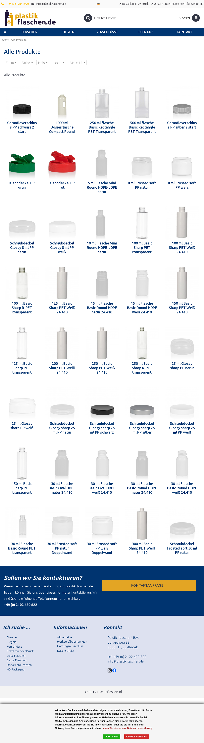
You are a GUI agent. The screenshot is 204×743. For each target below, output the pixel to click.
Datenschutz (65, 650)
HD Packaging (16, 669)
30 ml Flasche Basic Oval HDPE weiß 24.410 (101, 488)
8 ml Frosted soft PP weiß (182, 185)
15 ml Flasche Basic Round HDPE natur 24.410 (102, 307)
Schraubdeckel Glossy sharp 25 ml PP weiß (182, 427)
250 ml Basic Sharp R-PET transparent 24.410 (142, 367)
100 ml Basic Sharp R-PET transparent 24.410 (22, 307)
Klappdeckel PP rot (62, 185)
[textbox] (11, 63)
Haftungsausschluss (70, 646)
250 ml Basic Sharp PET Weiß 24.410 (102, 367)
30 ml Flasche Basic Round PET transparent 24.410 (22, 548)
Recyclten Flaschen (19, 664)
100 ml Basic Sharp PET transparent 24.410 (142, 247)
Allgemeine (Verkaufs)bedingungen (72, 639)
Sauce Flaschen (16, 660)
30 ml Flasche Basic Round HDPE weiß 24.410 (182, 488)
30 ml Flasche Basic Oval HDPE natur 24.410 (62, 488)
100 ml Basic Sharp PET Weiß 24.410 (182, 247)
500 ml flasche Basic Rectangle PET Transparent (142, 127)
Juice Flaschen (16, 655)
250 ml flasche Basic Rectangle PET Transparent (102, 127)
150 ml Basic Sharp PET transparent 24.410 (22, 488)
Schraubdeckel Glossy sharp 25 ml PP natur (62, 427)
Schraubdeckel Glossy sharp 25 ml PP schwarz (102, 427)
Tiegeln (12, 642)
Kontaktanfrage (147, 585)
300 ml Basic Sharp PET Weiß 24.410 (142, 548)
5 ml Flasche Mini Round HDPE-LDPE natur (102, 187)
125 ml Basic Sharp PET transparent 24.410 (22, 367)
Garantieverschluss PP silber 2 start (182, 125)
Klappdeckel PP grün (22, 185)
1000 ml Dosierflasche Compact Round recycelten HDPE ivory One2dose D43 (62, 127)
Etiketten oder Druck (20, 651)
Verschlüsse (14, 646)
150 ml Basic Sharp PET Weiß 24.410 (182, 307)
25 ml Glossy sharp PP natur (182, 365)
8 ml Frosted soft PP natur (142, 185)
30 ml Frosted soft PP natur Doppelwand (62, 548)
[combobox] (11, 62)
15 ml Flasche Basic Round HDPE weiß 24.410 (142, 307)
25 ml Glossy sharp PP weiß (21, 425)
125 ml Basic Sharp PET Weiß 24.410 (62, 307)
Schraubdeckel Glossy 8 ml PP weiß (62, 247)
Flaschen (12, 637)
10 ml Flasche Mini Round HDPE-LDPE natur (102, 247)
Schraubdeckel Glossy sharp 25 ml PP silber (142, 427)
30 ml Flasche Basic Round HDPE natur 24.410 (142, 488)
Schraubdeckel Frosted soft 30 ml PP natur (182, 548)
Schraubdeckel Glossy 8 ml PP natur (22, 247)
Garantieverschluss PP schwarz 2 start (22, 127)
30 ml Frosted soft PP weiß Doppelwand (102, 548)
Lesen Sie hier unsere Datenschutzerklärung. (127, 728)
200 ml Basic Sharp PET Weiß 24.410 (62, 367)
